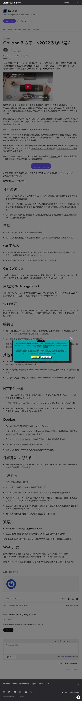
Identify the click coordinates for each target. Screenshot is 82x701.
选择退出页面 (42, 353)
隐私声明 (20, 352)
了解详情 (45, 347)
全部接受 (35, 357)
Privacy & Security (10, 684)
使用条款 (26, 352)
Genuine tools (43, 684)
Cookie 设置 (46, 357)
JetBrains (21, 696)
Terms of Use (24, 684)
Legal (34, 684)
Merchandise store (71, 693)
